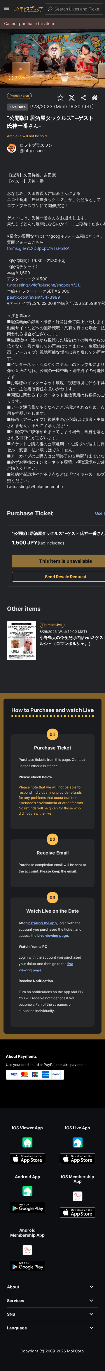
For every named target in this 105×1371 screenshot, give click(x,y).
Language (17, 1327)
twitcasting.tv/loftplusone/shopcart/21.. (44, 284)
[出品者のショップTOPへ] (95, 98)
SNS (11, 1314)
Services (15, 1300)
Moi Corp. (76, 1351)
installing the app (42, 923)
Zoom (19, 78)
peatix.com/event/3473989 (33, 297)
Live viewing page (52, 935)
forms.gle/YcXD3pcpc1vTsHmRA (38, 248)
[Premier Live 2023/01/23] (95, 106)
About (13, 1286)
